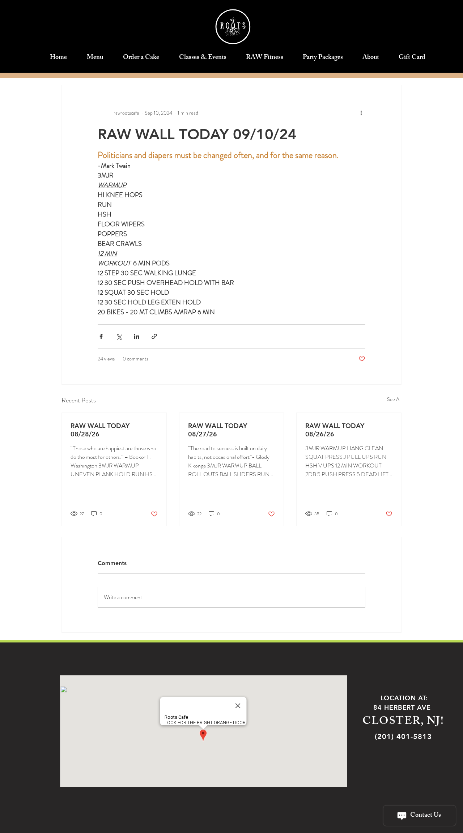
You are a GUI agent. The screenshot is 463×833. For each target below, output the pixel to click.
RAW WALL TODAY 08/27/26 (217, 430)
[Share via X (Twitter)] (118, 336)
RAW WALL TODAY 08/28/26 (100, 430)
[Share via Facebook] (101, 336)
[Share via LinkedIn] (136, 336)
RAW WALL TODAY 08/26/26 (334, 430)
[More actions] (361, 112)
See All (394, 399)
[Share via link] (154, 336)
